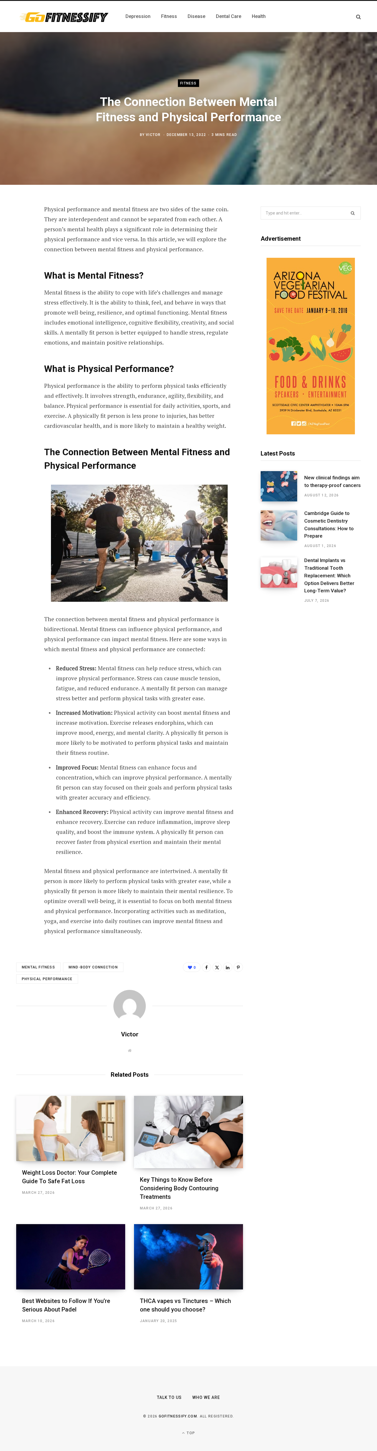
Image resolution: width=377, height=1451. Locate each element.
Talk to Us (169, 1397)
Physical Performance (47, 979)
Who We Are (206, 1397)
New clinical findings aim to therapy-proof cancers (332, 481)
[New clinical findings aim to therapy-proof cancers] (282, 486)
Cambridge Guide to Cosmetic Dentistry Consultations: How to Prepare (329, 524)
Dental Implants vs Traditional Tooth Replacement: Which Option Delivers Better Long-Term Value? (329, 575)
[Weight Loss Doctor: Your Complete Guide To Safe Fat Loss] (70, 1128)
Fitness (188, 83)
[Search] (358, 16)
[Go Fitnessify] (63, 16)
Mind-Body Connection (93, 967)
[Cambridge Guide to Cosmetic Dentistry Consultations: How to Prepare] (282, 529)
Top (190, 1433)
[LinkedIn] (22, 273)
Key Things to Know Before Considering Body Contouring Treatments (179, 1188)
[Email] (22, 288)
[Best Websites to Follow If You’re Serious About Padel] (70, 1256)
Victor (153, 134)
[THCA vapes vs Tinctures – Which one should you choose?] (188, 1256)
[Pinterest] (22, 257)
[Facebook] (22, 226)
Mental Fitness (38, 967)
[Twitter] (22, 241)
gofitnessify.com (178, 1416)
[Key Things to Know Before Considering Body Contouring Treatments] (188, 1132)
